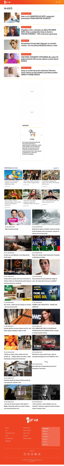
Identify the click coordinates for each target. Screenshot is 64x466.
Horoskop (25, 125)
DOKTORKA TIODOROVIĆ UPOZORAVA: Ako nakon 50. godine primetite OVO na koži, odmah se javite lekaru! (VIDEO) (39, 59)
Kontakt (7, 427)
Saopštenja (25, 435)
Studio (6, 435)
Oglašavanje (8, 441)
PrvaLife (45, 441)
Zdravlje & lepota (26, 13)
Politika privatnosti (27, 438)
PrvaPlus (45, 431)
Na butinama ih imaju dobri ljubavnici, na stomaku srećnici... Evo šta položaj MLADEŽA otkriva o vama (39, 44)
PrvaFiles (45, 444)
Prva (6, 430)
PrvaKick (45, 439)
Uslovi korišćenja (27, 430)
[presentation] (22, 135)
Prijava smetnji (26, 433)
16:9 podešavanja (9, 438)
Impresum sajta (26, 427)
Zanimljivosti (25, 40)
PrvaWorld (46, 436)
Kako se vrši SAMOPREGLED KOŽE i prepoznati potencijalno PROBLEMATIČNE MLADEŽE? (37, 17)
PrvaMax (45, 434)
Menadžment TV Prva (10, 433)
